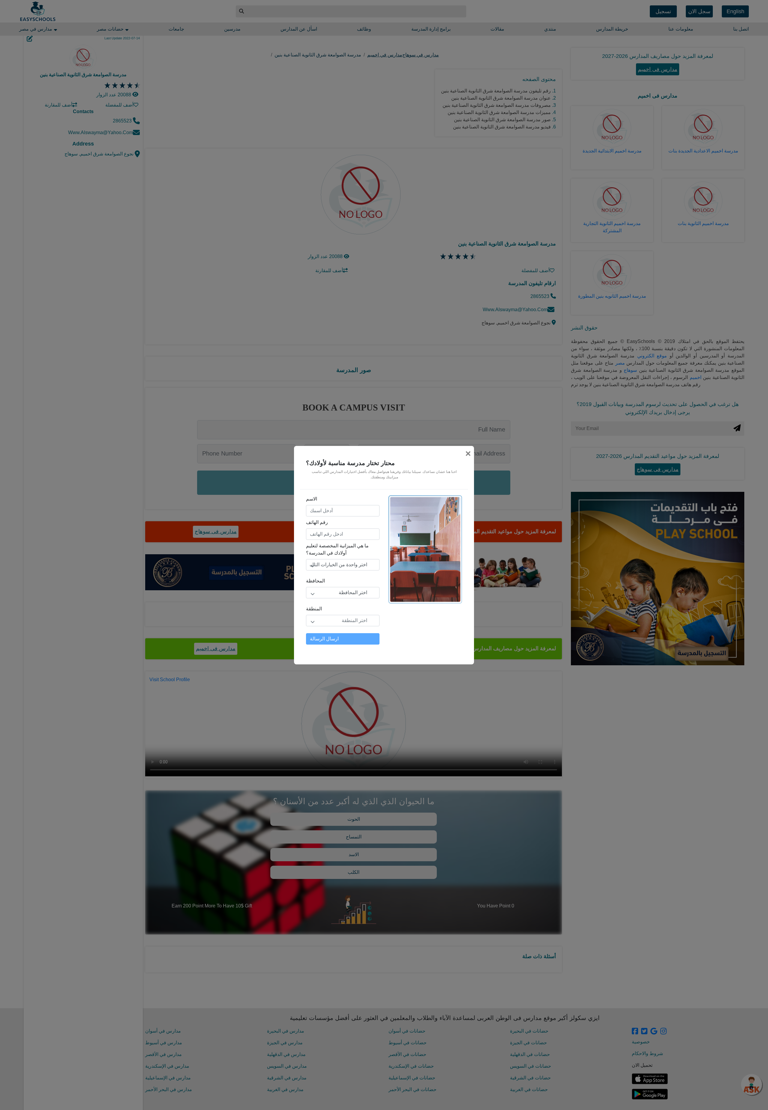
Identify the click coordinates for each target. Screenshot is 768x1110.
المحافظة (315, 580)
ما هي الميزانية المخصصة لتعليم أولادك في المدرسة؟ (337, 549)
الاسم (311, 498)
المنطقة (314, 608)
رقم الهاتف (317, 522)
